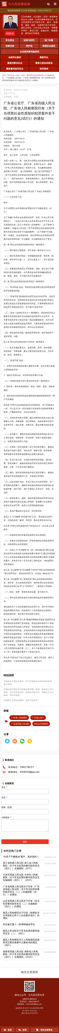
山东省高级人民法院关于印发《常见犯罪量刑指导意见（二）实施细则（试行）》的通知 (21, 903)
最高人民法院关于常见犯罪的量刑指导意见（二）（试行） (21, 932)
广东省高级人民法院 (20, 724)
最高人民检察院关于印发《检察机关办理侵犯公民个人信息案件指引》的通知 (21, 915)
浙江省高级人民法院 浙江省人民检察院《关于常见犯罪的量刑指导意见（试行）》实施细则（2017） (21, 865)
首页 (4, 75)
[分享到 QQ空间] (29, 741)
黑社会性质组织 (41, 724)
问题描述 (6, 817)
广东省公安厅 (38, 717)
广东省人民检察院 (19, 717)
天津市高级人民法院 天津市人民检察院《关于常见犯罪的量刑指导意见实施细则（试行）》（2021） (21, 877)
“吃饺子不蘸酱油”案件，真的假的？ (21, 856)
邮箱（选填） (7, 807)
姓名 (4, 787)
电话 (4, 797)
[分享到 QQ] (7, 741)
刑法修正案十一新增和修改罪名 (19, 924)
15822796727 (33, 1001)
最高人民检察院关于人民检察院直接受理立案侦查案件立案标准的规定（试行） (21, 942)
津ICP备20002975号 (29, 1013)
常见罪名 (10, 75)
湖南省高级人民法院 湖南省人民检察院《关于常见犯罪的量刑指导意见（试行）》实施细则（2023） (21, 954)
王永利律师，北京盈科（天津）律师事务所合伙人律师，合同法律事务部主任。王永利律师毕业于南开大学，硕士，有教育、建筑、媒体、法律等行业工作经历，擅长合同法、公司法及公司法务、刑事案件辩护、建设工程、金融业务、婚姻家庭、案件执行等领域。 (39, 25)
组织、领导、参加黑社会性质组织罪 (30, 75)
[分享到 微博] (14, 741)
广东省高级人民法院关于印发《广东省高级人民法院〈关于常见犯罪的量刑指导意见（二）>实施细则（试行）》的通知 (21, 890)
